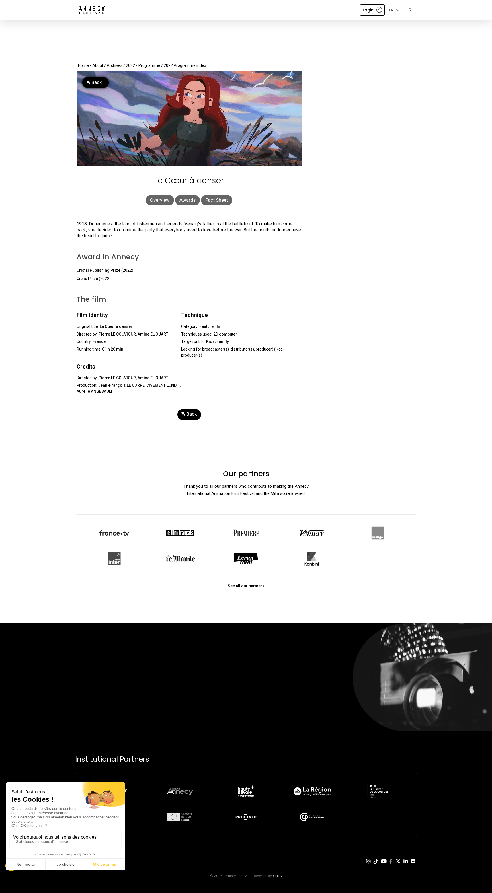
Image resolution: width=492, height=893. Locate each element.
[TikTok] (376, 866)
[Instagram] (368, 866)
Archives (114, 65)
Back (96, 82)
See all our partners (246, 586)
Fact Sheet (216, 200)
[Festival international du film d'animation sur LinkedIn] (405, 866)
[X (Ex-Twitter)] (398, 866)
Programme (149, 65)
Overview (160, 200)
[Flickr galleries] (413, 866)
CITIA (277, 875)
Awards (187, 200)
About (97, 65)
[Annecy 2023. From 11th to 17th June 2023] (92, 10)
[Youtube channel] (384, 866)
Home (83, 65)
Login (368, 10)
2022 (130, 65)
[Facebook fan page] (391, 866)
